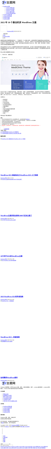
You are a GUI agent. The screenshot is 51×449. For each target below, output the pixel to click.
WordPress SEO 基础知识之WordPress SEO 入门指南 (19, 175)
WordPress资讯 (6, 17)
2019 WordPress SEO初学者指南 (12, 296)
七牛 (12, 426)
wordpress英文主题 (12, 447)
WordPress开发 (6, 412)
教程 (4, 438)
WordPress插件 (6, 18)
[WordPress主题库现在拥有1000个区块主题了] (11, 179)
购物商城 (43, 447)
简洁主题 (39, 447)
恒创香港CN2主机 (7, 395)
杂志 (36, 447)
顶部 (4, 441)
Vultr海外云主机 (7, 399)
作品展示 (26, 447)
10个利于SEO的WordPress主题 (11, 256)
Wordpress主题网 (15, 425)
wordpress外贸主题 (7, 16)
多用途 (33, 447)
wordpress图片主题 (10, 12)
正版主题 (5, 437)
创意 (29, 447)
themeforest (3, 446)
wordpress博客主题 (10, 7)
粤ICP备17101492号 (24, 426)
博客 (31, 447)
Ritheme (7, 426)
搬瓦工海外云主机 (7, 396)
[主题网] (4, 31)
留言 (3, 422)
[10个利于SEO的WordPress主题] (8, 219)
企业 (23, 447)
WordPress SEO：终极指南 (10, 337)
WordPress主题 (6, 6)
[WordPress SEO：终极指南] (7, 300)
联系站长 (27, 119)
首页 (4, 35)
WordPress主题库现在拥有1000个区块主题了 (16, 215)
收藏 (2, 130)
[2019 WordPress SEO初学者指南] (8, 260)
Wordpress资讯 (10, 31)
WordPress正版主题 (7, 14)
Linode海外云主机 (7, 398)
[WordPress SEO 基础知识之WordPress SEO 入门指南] (13, 138)
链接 (5, 130)
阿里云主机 (5, 394)
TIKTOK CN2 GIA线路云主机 (10, 401)
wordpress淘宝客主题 (10, 13)
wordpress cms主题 (10, 10)
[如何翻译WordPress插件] (6, 341)
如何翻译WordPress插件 (9, 377)
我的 (4, 440)
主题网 (6, 129)
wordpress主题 (21, 446)
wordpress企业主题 (10, 9)
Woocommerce (8, 446)
